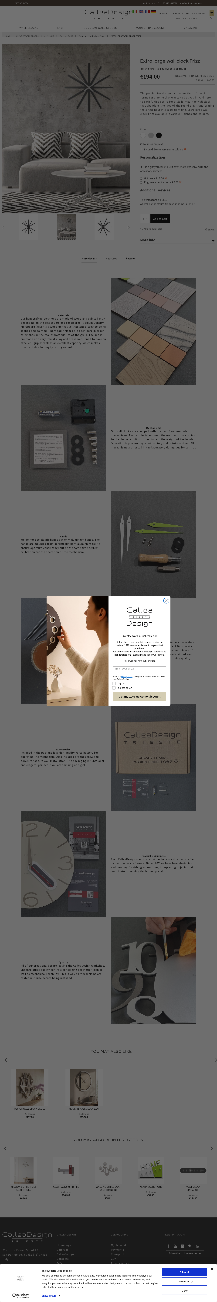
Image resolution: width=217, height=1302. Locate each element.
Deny (184, 1290)
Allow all (184, 1272)
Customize (183, 1281)
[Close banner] (212, 1269)
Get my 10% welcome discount (139, 696)
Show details (49, 1295)
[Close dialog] (166, 600)
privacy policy (127, 677)
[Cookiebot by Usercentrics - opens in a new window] (20, 1295)
